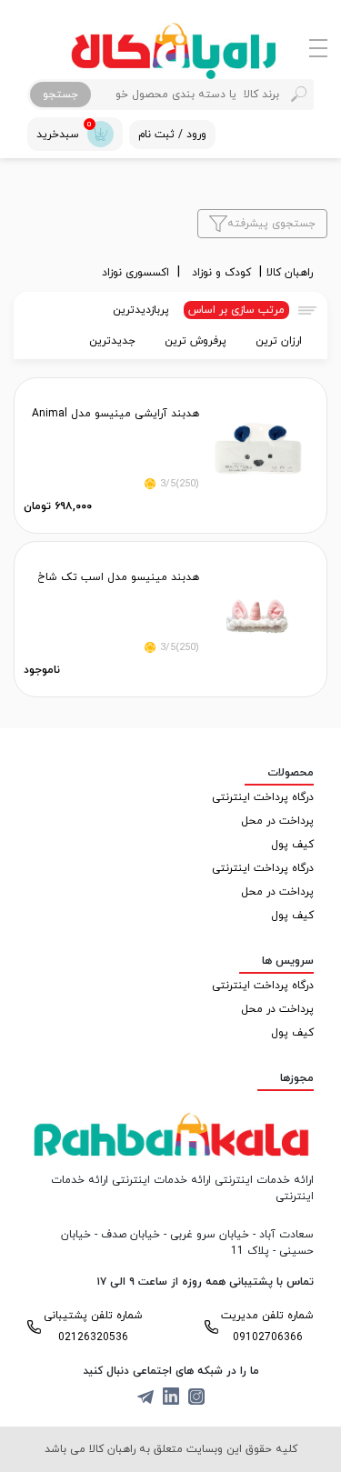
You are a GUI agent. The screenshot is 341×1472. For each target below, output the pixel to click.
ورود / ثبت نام (172, 134)
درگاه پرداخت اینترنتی (263, 797)
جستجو (60, 94)
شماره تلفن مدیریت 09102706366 (267, 1326)
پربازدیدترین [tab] (141, 310)
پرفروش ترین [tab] (195, 341)
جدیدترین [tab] (112, 341)
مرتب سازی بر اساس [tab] (236, 310)
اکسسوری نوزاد (137, 272)
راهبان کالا (289, 272)
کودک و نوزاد (223, 272)
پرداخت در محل (277, 821)
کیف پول (292, 844)
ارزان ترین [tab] (279, 341)
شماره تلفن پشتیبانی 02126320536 (93, 1326)
